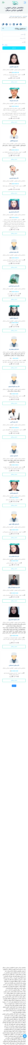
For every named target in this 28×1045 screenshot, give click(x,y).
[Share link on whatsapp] (10, 25)
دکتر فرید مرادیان (14, 456)
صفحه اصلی (25, 16)
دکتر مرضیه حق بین (14, 178)
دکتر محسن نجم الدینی (14, 286)
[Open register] (3, 3)
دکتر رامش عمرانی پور (14, 212)
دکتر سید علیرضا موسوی (14, 386)
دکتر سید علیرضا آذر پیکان (14, 587)
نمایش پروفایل (14, 82)
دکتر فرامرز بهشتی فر (14, 349)
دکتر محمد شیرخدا (14, 101)
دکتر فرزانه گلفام (14, 141)
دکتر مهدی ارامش (14, 493)
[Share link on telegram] (7, 25)
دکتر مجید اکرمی (14, 422)
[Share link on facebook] (21, 25)
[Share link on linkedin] (14, 25)
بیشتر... (5, 45)
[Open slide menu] (25, 3)
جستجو (14, 48)
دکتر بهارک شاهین (14, 318)
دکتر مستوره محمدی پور (14, 620)
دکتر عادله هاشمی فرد (14, 556)
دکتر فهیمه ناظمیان (14, 67)
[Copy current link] (3, 25)
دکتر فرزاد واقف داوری (14, 524)
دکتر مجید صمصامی (14, 252)
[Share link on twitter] (17, 25)
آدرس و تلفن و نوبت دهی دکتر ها (15, 16)
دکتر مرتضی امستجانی (14, 665)
